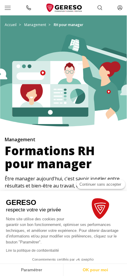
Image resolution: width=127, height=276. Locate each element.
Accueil (11, 24)
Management (35, 24)
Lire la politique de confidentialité (32, 250)
